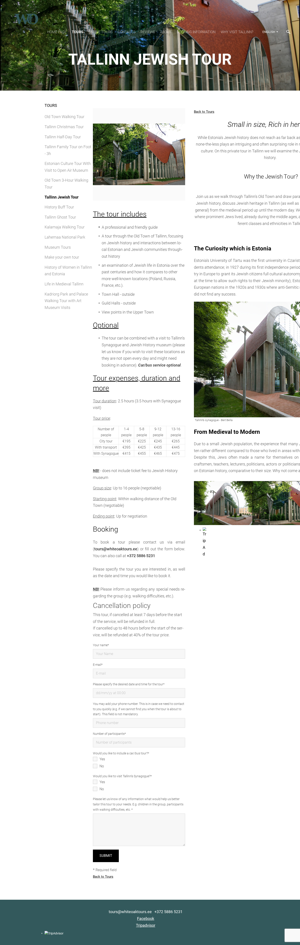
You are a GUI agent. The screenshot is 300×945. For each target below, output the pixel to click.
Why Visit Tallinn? (237, 32)
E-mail (97, 664)
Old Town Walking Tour (64, 116)
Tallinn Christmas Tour (64, 126)
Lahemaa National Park (65, 237)
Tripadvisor (145, 925)
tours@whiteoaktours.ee (115, 549)
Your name (100, 645)
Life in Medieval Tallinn (64, 284)
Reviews (148, 32)
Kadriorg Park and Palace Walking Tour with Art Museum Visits (66, 301)
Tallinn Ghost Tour (60, 217)
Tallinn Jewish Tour (62, 197)
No (101, 766)
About (166, 32)
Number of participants (109, 733)
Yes (102, 759)
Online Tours (100, 32)
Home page (57, 32)
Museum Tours (58, 247)
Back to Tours (103, 877)
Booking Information (196, 32)
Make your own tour (62, 257)
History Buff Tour (59, 207)
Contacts (126, 32)
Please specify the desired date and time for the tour (128, 684)
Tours (77, 32)
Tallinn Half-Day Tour (63, 137)
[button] (269, 32)
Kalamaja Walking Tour (65, 227)
